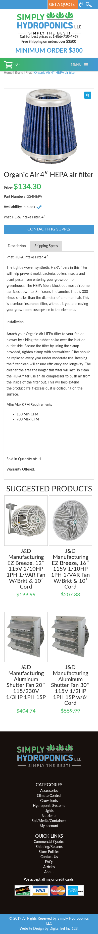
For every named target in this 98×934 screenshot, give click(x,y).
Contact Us (49, 857)
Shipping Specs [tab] (46, 246)
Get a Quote (62, 5)
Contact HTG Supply (49, 229)
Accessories (49, 791)
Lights (49, 811)
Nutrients (49, 816)
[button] (76, 65)
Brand (19, 72)
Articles (49, 867)
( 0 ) (16, 64)
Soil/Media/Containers (49, 821)
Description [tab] (17, 246)
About (49, 872)
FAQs (49, 862)
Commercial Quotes (49, 842)
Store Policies (49, 852)
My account (49, 826)
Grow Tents (49, 801)
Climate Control (49, 796)
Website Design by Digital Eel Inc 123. (49, 928)
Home (8, 72)
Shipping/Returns (49, 847)
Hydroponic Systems (49, 806)
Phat (28, 72)
